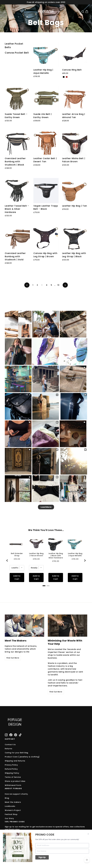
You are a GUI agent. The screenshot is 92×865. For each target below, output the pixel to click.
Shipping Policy (12, 773)
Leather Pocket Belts (14, 45)
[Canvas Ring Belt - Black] (64, 77)
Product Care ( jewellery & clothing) (22, 757)
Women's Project (13, 810)
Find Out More (12, 658)
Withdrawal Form (13, 785)
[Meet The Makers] (24, 626)
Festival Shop (11, 814)
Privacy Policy (11, 765)
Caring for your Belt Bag (16, 752)
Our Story (9, 818)
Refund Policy (11, 769)
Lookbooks (10, 806)
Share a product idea (15, 781)
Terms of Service (13, 777)
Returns (8, 748)
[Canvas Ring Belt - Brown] (67, 77)
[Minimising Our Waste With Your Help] (67, 626)
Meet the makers (13, 802)
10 (58, 285)
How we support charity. (16, 794)
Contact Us (10, 744)
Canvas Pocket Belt (17, 52)
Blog (7, 798)
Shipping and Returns (15, 761)
